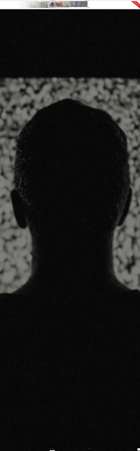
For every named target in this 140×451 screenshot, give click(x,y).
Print (89, 448)
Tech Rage (54, 450)
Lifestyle (51, 450)
